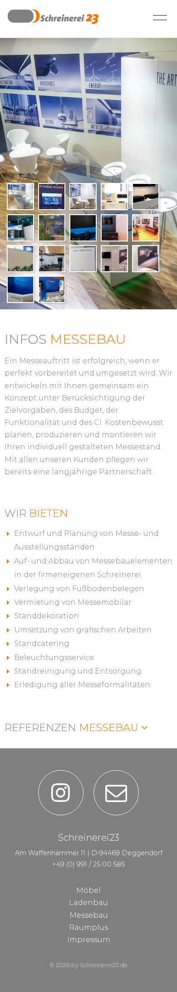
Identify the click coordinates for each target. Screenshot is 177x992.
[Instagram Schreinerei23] (61, 792)
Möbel (88, 890)
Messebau (73, 727)
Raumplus (88, 927)
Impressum (88, 939)
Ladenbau (88, 902)
